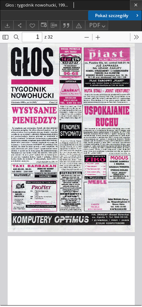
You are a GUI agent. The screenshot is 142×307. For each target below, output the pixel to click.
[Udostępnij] (19, 25)
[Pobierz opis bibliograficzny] (54, 25)
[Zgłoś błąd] (78, 25)
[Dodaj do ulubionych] (32, 25)
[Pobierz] (7, 25)
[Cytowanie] (66, 25)
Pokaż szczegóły (111, 15)
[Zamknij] (136, 5)
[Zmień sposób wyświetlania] (43, 25)
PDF (94, 25)
